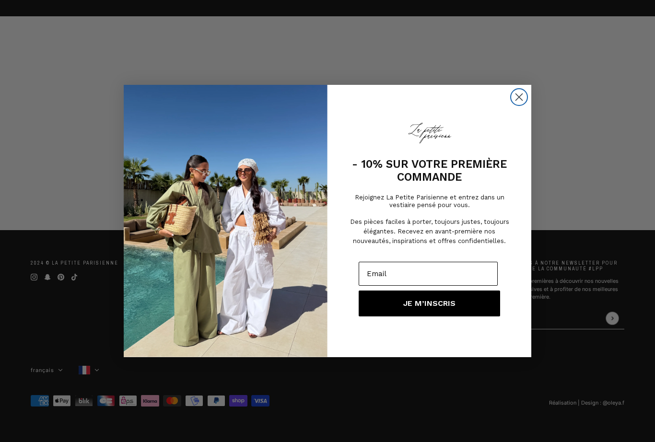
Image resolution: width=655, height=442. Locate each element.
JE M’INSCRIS (429, 303)
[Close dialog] (519, 97)
